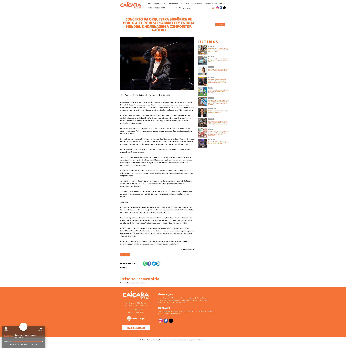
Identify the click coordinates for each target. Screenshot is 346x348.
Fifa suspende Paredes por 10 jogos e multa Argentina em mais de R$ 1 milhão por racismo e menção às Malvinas (218, 102)
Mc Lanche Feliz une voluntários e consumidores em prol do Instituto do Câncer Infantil (218, 50)
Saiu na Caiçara (173, 4)
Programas (185, 4)
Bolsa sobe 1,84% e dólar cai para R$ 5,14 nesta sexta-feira (218, 142)
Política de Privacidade (178, 302)
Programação (185, 300)
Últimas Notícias (197, 4)
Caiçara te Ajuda (160, 4)
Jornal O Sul (193, 311)
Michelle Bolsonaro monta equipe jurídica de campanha (218, 111)
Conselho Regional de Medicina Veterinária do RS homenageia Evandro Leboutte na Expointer (217, 81)
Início (150, 4)
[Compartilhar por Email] (158, 263)
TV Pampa (184, 311)
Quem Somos (167, 311)
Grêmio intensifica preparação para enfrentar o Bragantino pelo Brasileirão (218, 91)
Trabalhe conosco (163, 302)
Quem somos (162, 300)
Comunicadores (173, 300)
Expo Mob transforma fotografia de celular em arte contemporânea (218, 70)
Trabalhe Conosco (163, 314)
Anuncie (194, 300)
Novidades (202, 311)
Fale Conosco (136, 328)
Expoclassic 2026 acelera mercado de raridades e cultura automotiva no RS (218, 60)
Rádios (176, 311)
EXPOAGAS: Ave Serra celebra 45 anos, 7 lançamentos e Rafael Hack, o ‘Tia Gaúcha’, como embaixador (218, 123)
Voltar (220, 24)
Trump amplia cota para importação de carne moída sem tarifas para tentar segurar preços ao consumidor (218, 134)
